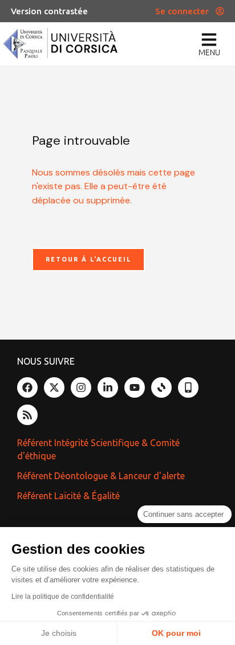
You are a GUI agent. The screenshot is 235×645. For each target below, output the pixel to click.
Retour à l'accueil (88, 259)
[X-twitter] (54, 387)
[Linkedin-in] (108, 387)
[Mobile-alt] (188, 387)
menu (209, 52)
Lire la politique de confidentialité (62, 597)
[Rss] (27, 415)
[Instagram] (81, 387)
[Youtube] (134, 387)
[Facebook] (27, 387)
